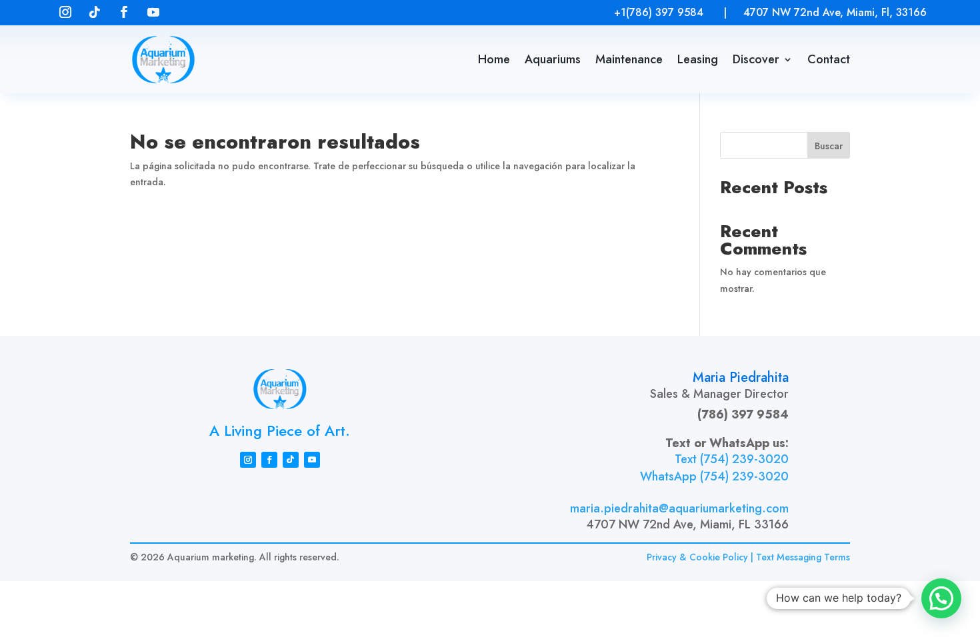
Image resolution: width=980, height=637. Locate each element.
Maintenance (629, 59)
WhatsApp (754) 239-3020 (714, 477)
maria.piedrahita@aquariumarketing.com (679, 508)
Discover (756, 59)
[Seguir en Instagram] (65, 12)
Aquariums (553, 59)
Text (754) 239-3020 (732, 460)
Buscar (829, 146)
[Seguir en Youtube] (153, 12)
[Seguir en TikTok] (95, 12)
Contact (828, 59)
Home (494, 59)
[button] (941, 598)
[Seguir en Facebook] (124, 12)
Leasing (697, 59)
